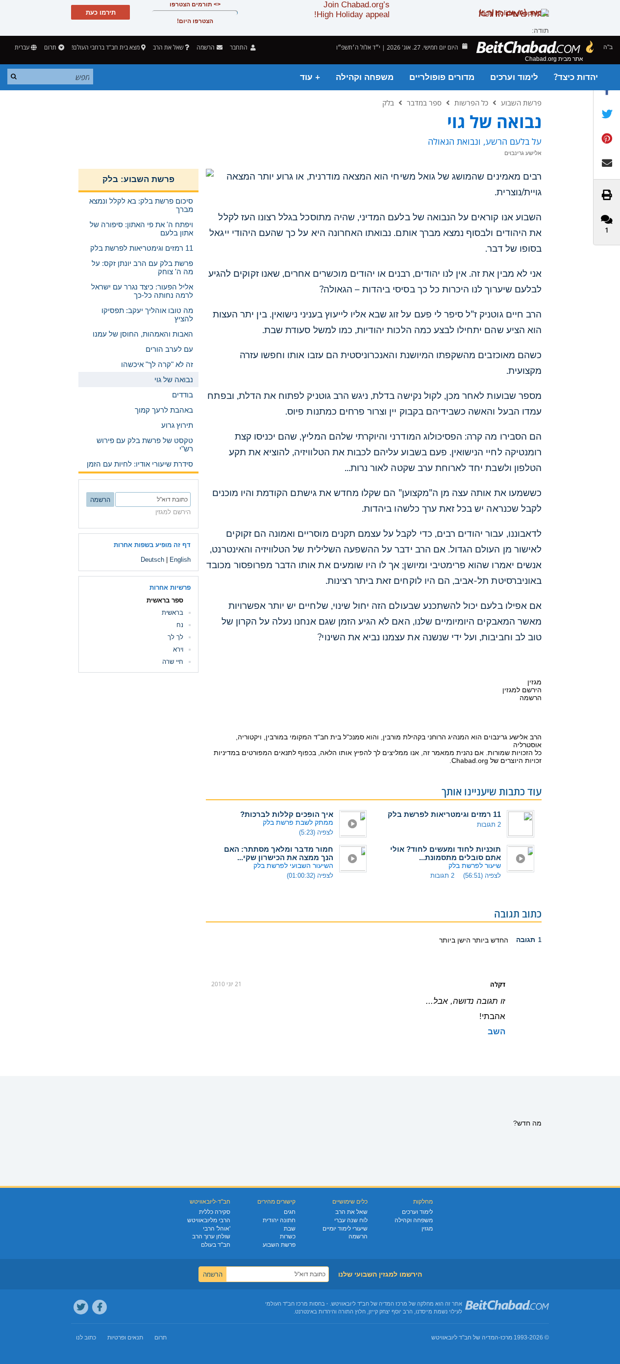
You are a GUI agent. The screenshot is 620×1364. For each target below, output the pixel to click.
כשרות (288, 1236)
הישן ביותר (455, 940)
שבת (290, 1228)
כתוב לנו (86, 1337)
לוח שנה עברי (351, 1220)
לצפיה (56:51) (482, 875)
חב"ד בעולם (215, 1244)
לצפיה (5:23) (316, 832)
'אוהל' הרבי (216, 1228)
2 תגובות (489, 824)
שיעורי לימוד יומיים (345, 1228)
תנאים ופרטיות (125, 1337)
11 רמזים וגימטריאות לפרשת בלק (444, 814)
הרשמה (358, 1236)
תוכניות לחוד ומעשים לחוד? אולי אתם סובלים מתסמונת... (445, 853)
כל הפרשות (471, 102)
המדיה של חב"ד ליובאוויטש (464, 1337)
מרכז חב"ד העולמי (286, 1304)
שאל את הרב (168, 47)
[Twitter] (81, 1307)
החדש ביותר (489, 940)
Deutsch (152, 559)
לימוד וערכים (514, 77)
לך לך (175, 637)
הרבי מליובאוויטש (208, 1220)
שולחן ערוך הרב (211, 1236)
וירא (178, 649)
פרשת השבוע (521, 102)
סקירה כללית (214, 1211)
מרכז (506, 1337)
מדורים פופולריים (441, 77)
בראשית (172, 612)
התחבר (239, 47)
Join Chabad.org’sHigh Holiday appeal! (352, 9)
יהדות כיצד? (576, 77)
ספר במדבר (424, 102)
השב (496, 1031)
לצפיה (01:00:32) (310, 875)
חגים (290, 1211)
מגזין (427, 1228)
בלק (388, 102)
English (180, 559)
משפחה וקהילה (365, 77)
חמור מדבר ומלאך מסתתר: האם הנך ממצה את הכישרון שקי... (278, 853)
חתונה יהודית (279, 1220)
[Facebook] (99, 1307)
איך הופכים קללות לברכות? (286, 814)
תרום (50, 47)
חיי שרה (172, 661)
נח (179, 625)
